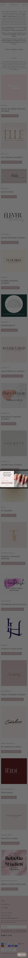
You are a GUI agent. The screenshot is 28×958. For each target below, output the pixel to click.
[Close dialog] (27, 471)
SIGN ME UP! (6, 483)
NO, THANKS (7, 485)
